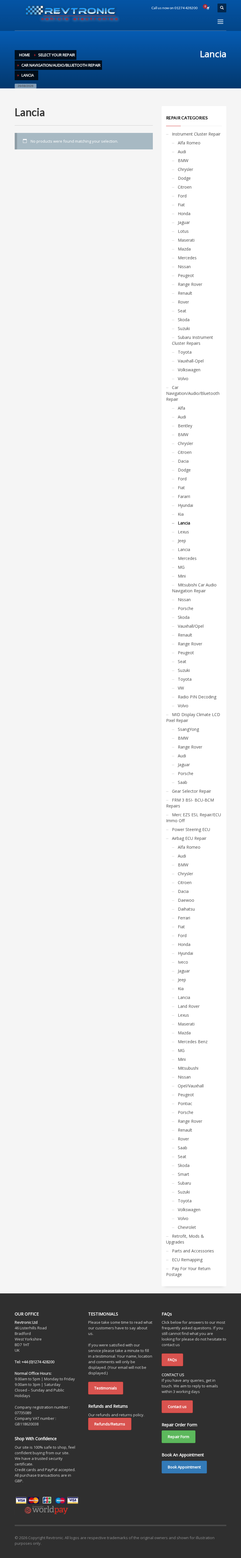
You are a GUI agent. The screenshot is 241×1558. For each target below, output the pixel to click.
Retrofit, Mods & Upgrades (185, 1239)
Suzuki (184, 328)
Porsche (185, 608)
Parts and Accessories (193, 1251)
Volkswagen (189, 369)
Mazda (184, 249)
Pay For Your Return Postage (188, 1271)
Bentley (185, 425)
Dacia (183, 461)
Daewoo (186, 900)
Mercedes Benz (192, 1041)
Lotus (183, 231)
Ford (182, 196)
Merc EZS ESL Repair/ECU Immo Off (193, 817)
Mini (182, 576)
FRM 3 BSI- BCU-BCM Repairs (190, 803)
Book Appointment (184, 1467)
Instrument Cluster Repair (196, 134)
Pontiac (185, 1103)
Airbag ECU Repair (189, 838)
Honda (184, 213)
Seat (182, 311)
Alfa (181, 408)
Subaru (184, 1183)
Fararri (184, 496)
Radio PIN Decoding (197, 697)
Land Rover (189, 1006)
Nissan (184, 266)
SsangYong (188, 729)
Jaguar (184, 222)
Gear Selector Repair (191, 791)
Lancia (184, 523)
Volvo (183, 378)
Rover (183, 302)
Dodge (184, 178)
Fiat (181, 204)
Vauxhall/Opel (191, 626)
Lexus (183, 532)
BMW (183, 160)
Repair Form (178, 1436)
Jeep (182, 540)
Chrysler (185, 169)
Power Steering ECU (191, 829)
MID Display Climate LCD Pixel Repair (193, 717)
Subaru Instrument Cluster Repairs (192, 340)
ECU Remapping (187, 1259)
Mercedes (187, 258)
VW (181, 688)
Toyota (185, 352)
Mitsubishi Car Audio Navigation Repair (194, 587)
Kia (181, 514)
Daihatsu (186, 909)
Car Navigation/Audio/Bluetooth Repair (193, 393)
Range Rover (190, 284)
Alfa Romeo (189, 143)
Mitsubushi (188, 1068)
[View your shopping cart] (207, 8)
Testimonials (105, 1388)
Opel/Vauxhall (191, 1086)
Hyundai (185, 505)
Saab (182, 782)
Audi (182, 151)
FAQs (172, 1359)
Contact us (177, 1406)
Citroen (185, 187)
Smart (183, 1174)
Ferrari (184, 918)
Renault (185, 293)
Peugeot (186, 275)
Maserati (186, 240)
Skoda (184, 319)
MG (181, 567)
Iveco (183, 962)
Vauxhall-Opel (191, 361)
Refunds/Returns (109, 1424)
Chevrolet (187, 1227)
